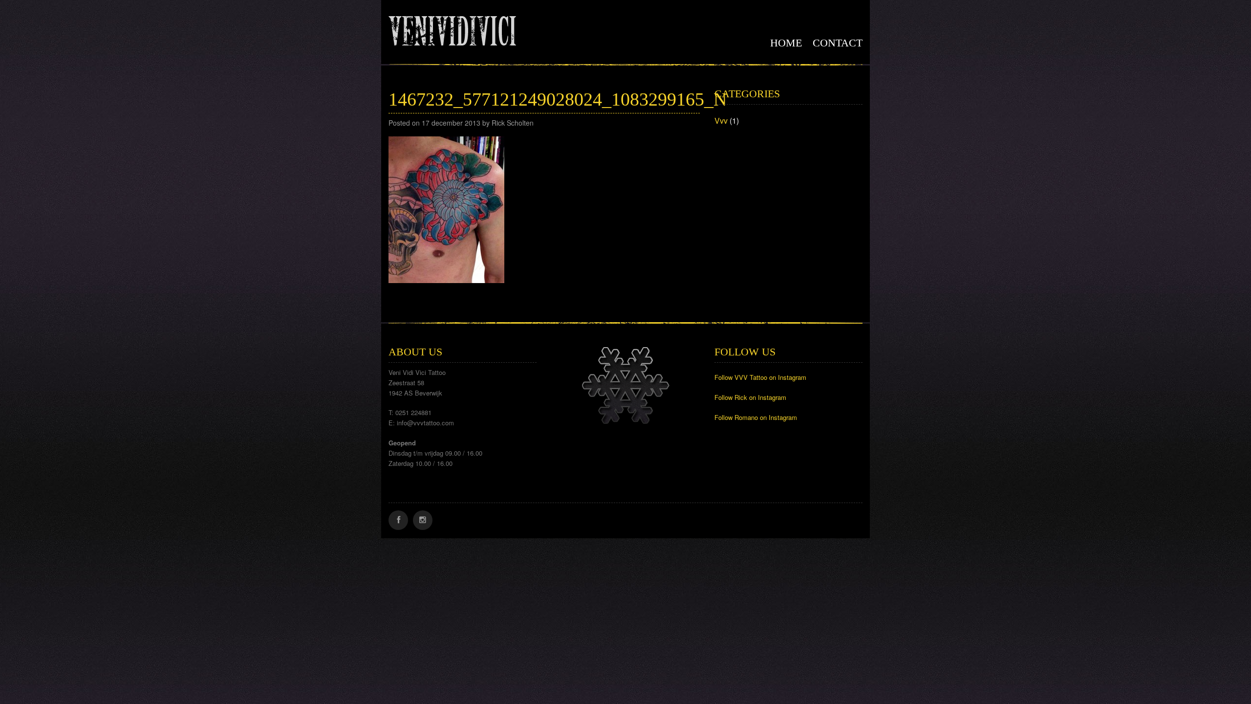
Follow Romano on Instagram (755, 417)
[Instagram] (422, 520)
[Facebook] (398, 520)
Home (786, 43)
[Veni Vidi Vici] (452, 29)
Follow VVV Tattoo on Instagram (760, 377)
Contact (838, 43)
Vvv (721, 120)
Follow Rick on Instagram (750, 397)
